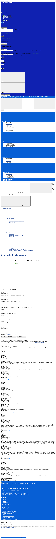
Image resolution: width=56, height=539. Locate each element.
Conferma (7, 95)
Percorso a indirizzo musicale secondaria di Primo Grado (21, 250)
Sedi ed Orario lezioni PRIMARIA (16, 235)
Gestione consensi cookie (8, 516)
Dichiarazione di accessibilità (9, 512)
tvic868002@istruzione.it (17, 493)
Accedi (2, 22)
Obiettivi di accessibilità (8, 513)
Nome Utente (16, 29)
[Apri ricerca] (44, 103)
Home (53, 183)
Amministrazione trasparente (9, 517)
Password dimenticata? (5, 33)
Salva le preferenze (11, 480)
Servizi (53, 184)
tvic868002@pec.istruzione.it (17, 494)
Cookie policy (6, 507)
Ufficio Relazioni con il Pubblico (10, 511)
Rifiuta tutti (12, 336)
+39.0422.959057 (9, 492)
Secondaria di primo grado (12, 246)
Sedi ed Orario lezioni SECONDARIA (17, 249)
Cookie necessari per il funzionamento (9, 346)
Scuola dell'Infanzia (10, 218)
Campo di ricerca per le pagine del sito (9, 192)
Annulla (2, 95)
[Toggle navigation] (11, 103)
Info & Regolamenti (13, 222)
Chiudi (2, 60)
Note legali (5, 508)
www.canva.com (4, 379)
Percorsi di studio (7, 208)
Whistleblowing (6, 514)
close (2, 109)
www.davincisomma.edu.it (6, 413)
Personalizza (3, 336)
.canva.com (3, 351)
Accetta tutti (21, 336)
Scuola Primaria (9, 232)
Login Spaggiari (36, 53)
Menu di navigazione (26, 205)
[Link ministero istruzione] (7, 2)
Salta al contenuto (4, 1)
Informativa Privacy (7, 510)
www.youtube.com (5, 458)
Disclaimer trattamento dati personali (8, 527)
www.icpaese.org (4, 430)
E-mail (14, 50)
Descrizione (11, 219)
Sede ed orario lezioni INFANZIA (16, 221)
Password (15, 31)
